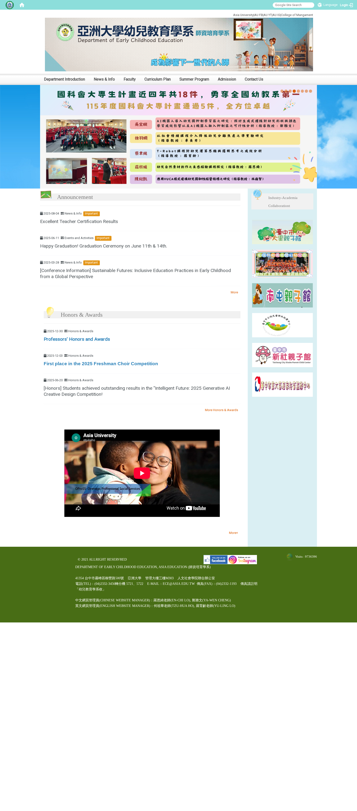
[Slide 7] (306, 91)
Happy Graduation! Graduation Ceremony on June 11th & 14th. (103, 246)
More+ (233, 533)
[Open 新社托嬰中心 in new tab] (282, 325)
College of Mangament (297, 15)
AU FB (258, 15)
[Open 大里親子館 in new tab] (282, 231)
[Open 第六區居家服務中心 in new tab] (282, 384)
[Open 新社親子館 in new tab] (282, 354)
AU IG (276, 15)
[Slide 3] (290, 91)
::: (217, 14)
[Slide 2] (286, 91)
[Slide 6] (302, 91)
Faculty (130, 79)
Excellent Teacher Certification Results (79, 221)
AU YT (268, 15)
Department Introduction (64, 79)
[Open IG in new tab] (242, 559)
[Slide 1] (282, 91)
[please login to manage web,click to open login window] (10, 5)
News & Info (104, 79)
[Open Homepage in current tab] (22, 5)
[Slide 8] (310, 91)
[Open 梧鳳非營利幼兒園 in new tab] (282, 263)
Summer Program (194, 79)
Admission (227, 79)
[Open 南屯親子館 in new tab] (282, 295)
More (234, 292)
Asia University (243, 15)
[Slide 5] (298, 91)
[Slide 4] (294, 91)
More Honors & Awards (221, 410)
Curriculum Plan (157, 79)
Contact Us (254, 79)
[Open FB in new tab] (216, 559)
